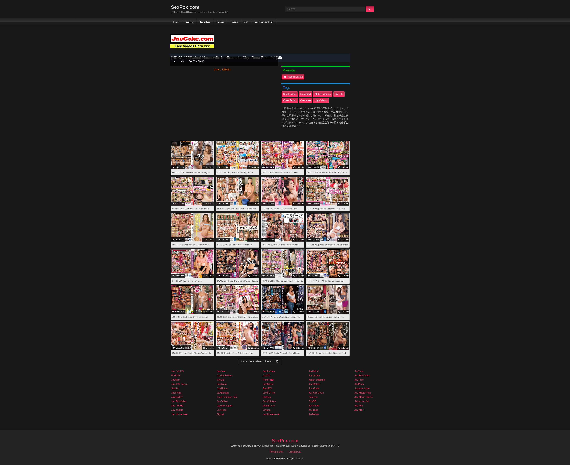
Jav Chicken (269, 401)
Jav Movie (268, 384)
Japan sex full (361, 401)
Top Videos (205, 22)
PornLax (313, 397)
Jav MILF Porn (224, 375)
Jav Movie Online (363, 397)
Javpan (267, 410)
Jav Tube (313, 410)
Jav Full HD (177, 371)
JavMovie (314, 414)
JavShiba (176, 392)
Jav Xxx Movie (316, 392)
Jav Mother (314, 384)
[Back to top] (560, 456)
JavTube (359, 371)
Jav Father (222, 388)
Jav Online (314, 375)
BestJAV (267, 388)
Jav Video (222, 401)
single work (289, 94)
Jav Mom (222, 384)
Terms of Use (276, 452)
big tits (339, 94)
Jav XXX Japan (179, 384)
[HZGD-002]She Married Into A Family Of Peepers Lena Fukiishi (191, 174)
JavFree (221, 371)
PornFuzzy (268, 380)
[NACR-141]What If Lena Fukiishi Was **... (191, 245)
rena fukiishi (295, 76)
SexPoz (175, 388)
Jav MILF (359, 410)
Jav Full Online (362, 375)
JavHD (266, 375)
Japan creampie (317, 380)
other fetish (289, 100)
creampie (305, 100)
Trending (189, 22)
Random (234, 22)
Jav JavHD (177, 410)
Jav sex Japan (224, 405)
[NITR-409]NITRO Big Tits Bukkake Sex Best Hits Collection (325, 282)
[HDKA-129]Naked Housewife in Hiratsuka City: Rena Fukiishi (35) (236, 210)
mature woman (323, 94)
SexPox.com (185, 7)
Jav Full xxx (269, 392)
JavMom (175, 380)
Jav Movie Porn (362, 392)
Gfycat (220, 414)
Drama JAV (269, 405)
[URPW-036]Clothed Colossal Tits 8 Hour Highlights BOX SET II (326, 210)
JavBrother (177, 397)
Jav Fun (358, 405)
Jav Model (314, 388)
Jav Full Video (178, 401)
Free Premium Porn (263, 22)
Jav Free (359, 380)
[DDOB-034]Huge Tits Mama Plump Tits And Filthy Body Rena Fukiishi (237, 282)
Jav (246, 22)
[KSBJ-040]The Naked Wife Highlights (234, 245)
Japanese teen (362, 388)
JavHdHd (314, 371)
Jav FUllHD (177, 405)
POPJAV (176, 375)
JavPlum (359, 384)
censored (305, 94)
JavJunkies (269, 371)
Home (176, 22)
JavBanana (223, 392)
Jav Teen (222, 410)
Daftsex (267, 397)
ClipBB (312, 401)
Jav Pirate (314, 405)
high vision (321, 100)
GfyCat (220, 380)
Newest (220, 22)
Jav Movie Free (179, 414)
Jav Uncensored (271, 414)
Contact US (295, 452)
